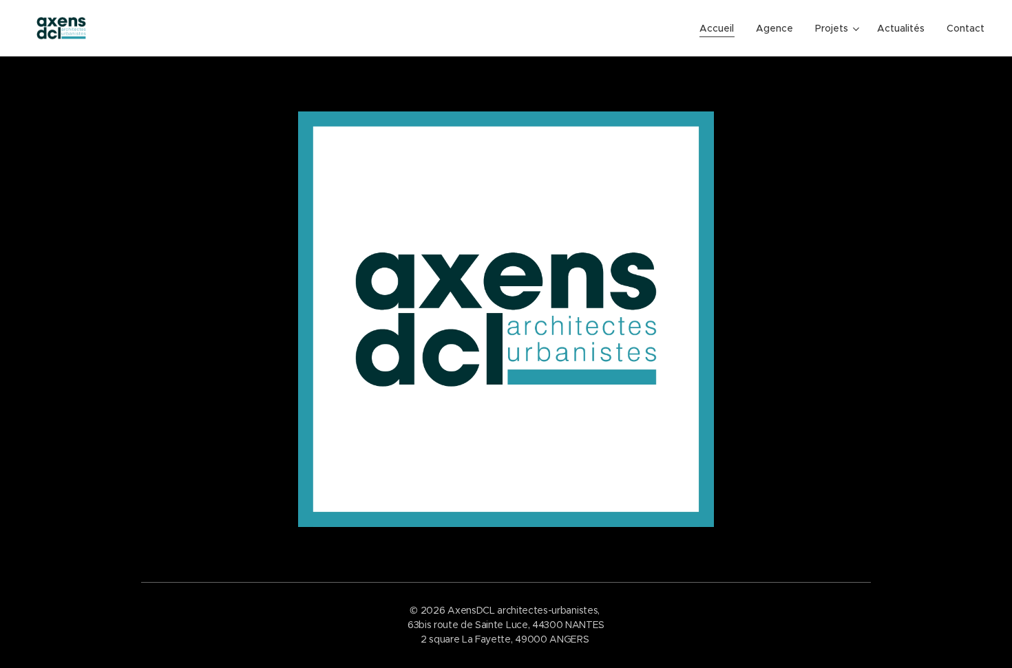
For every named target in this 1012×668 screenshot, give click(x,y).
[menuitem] (720, 28)
